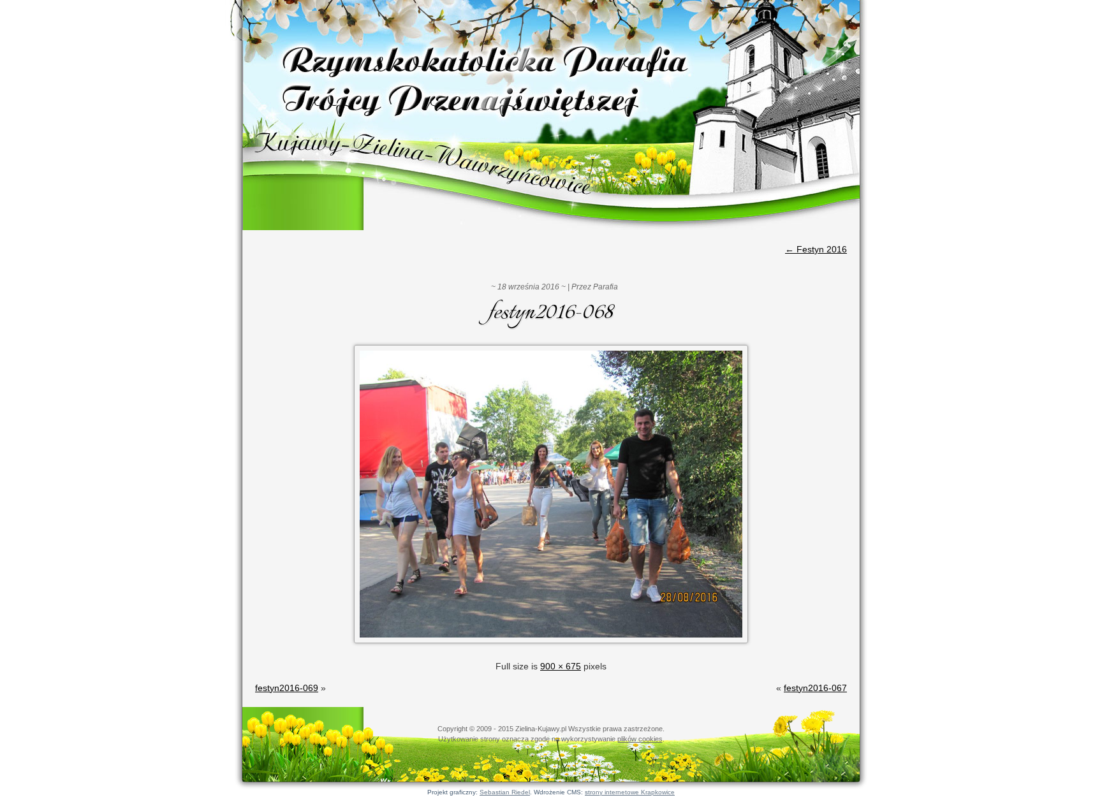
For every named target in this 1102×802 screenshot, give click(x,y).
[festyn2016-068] (551, 644)
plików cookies (640, 739)
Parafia (605, 286)
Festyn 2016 (816, 249)
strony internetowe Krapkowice (630, 792)
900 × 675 (560, 666)
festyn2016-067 (815, 688)
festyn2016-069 (286, 688)
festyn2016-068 (551, 313)
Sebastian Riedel (505, 792)
